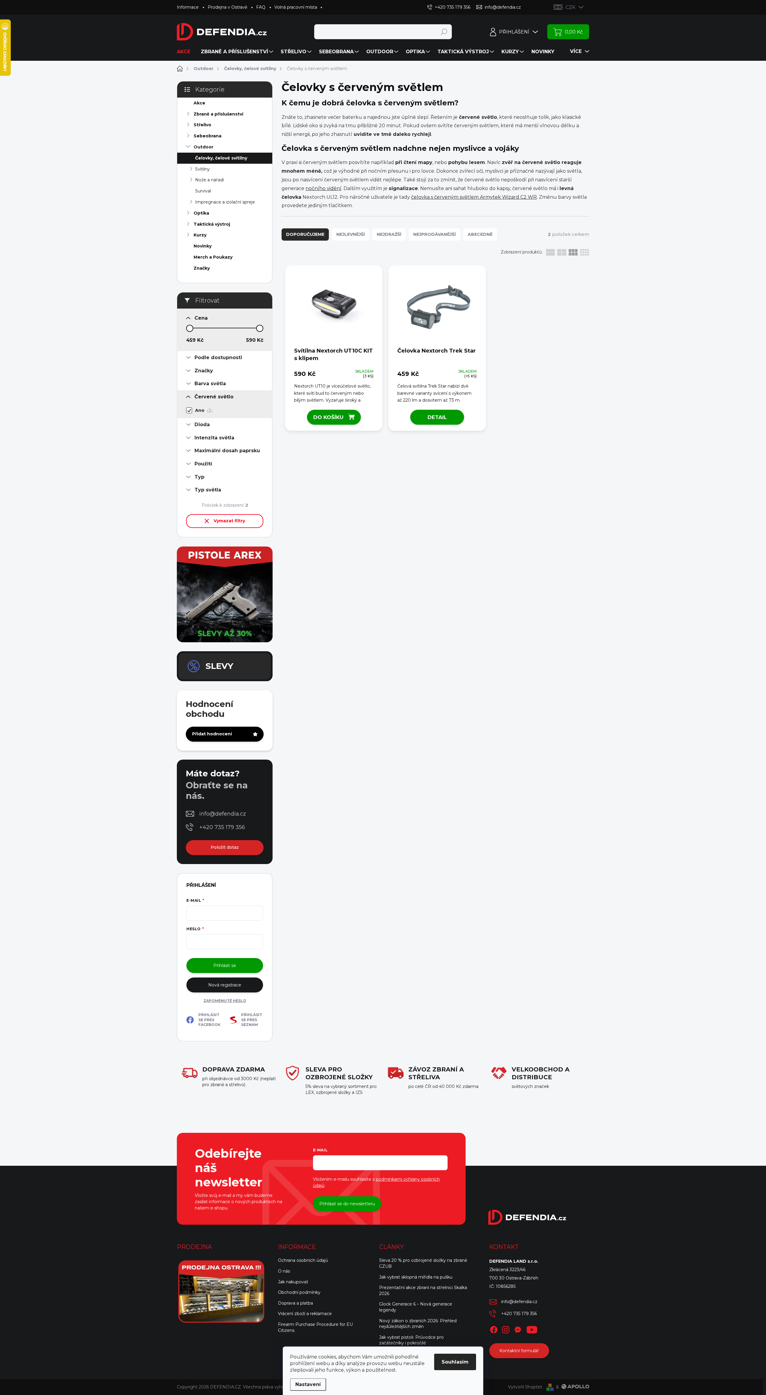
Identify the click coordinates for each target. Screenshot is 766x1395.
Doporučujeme (305, 234)
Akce (199, 103)
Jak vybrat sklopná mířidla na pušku (415, 1277)
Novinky (203, 246)
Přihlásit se (224, 965)
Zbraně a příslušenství (218, 114)
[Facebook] (493, 1328)
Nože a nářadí (209, 180)
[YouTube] (532, 1328)
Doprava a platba (295, 1303)
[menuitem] (186, 52)
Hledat (444, 31)
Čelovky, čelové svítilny (221, 158)
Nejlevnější (350, 234)
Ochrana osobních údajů (303, 1260)
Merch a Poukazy (213, 257)
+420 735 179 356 (222, 827)
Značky (202, 268)
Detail (437, 417)
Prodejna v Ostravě (227, 7)
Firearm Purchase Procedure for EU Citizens (315, 1327)
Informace (188, 7)
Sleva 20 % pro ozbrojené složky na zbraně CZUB (423, 1263)
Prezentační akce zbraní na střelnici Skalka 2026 (423, 1290)
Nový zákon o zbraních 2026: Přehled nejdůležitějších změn (418, 1323)
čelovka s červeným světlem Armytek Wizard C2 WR (474, 197)
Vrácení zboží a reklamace (305, 1313)
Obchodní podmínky (299, 1292)
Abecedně (480, 234)
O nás (284, 1271)
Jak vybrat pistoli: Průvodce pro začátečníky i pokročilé (411, 1340)
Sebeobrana (207, 136)
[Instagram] (505, 1328)
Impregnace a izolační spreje (225, 202)
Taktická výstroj (212, 224)
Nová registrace (224, 985)
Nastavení (308, 1384)
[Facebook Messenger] (517, 1328)
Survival (203, 191)
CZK (570, 7)
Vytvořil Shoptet (525, 1387)
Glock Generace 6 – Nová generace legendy (415, 1307)
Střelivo (202, 124)
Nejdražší (389, 234)
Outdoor (203, 147)
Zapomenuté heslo (224, 1000)
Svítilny (202, 169)
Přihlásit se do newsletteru (347, 1203)
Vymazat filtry (229, 520)
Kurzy (200, 235)
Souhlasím (455, 1362)
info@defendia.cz (222, 813)
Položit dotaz (225, 847)
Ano (203, 410)
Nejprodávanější (434, 234)
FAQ (260, 7)
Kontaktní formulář (519, 1350)
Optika (201, 213)
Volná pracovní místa (295, 7)
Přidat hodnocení (212, 734)
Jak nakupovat (293, 1282)
